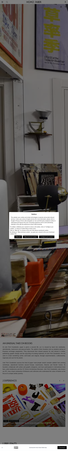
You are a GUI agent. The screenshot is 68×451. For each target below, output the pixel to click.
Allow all (18, 236)
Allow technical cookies (30, 236)
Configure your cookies (47, 236)
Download (62, 447)
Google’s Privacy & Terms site (18, 220)
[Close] (2, 447)
